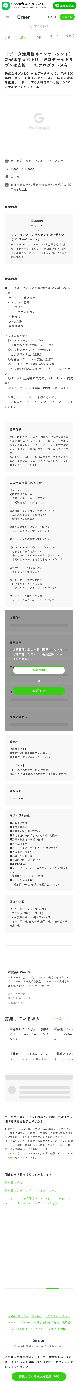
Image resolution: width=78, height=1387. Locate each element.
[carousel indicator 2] (25, 1288)
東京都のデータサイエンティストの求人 (31, 1190)
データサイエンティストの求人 (37, 1203)
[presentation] (39, 26)
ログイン (52, 17)
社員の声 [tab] (70, 37)
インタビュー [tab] (54, 37)
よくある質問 (19, 1328)
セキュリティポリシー (18, 1322)
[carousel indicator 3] (39, 1288)
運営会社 (36, 1316)
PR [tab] (39, 37)
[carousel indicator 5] (66, 1288)
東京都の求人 (13, 1182)
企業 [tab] (8, 37)
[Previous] (10, 121)
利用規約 (68, 1322)
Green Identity (57, 1328)
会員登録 (67, 17)
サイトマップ (37, 1328)
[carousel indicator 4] (52, 1288)
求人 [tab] (23, 37)
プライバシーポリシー (57, 1316)
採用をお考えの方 (18, 1316)
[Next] (67, 121)
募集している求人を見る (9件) (39, 1376)
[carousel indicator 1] (11, 1288)
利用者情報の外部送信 (46, 1322)
